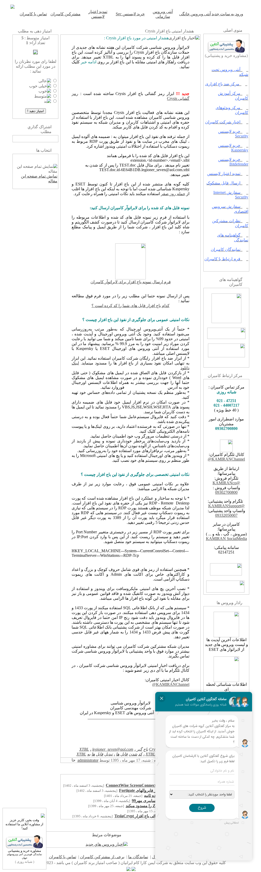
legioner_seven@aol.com (112, 749)
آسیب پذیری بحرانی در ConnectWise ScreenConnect (150, 785)
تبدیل (108, 754)
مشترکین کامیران (65, 14)
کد (140, 754)
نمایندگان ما (138, 857)
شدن (133, 754)
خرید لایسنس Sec (130, 14)
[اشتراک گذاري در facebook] (38, 139)
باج (145, 749)
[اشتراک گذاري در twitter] (28, 139)
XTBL (84, 749)
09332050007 (226, 515)
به (88, 754)
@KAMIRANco (226, 483)
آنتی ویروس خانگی (195, 14)
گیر (139, 749)
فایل (124, 754)
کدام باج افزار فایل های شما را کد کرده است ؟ (130, 305)
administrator (87, 760)
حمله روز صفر (173, 194)
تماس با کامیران (33, 14)
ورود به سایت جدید (227, 14)
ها (117, 754)
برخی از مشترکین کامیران (102, 857)
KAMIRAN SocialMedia (226, 538)
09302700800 (226, 492)
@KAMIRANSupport (226, 506)
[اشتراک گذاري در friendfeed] (33, 139)
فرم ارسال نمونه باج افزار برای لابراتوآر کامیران (130, 282)
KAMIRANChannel (228, 459)
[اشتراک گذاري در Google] (43, 139)
